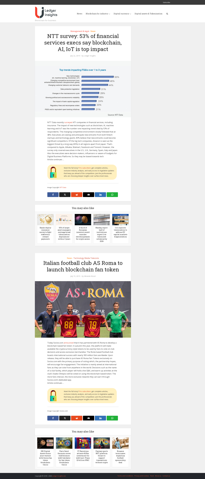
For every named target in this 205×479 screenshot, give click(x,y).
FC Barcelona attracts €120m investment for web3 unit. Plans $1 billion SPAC (83, 455)
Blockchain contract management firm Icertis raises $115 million (100, 475)
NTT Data (63, 187)
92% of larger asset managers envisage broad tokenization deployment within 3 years (64, 233)
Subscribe (166, 2)
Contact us (166, 476)
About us (158, 476)
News (79, 13)
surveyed (68, 122)
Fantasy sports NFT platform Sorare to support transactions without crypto (102, 457)
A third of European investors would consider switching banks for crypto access (83, 233)
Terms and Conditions (125, 476)
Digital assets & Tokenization (148, 13)
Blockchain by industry (97, 13)
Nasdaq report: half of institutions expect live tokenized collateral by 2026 (102, 234)
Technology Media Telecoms (86, 258)
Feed (152, 476)
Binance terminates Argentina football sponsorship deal (120, 457)
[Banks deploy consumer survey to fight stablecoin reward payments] (45, 219)
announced (69, 342)
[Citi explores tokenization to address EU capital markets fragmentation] (120, 219)
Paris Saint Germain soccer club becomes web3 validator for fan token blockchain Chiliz (64, 458)
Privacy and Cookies (141, 476)
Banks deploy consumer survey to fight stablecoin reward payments (45, 233)
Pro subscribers (85, 168)
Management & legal (79, 31)
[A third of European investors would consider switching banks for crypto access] (83, 219)
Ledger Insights (90, 56)
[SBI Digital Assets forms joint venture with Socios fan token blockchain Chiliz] (45, 443)
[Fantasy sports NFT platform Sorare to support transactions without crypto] (101, 443)
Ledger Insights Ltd (58, 476)
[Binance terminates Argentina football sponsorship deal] (120, 443)
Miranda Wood (90, 276)
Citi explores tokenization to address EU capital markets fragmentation (120, 232)
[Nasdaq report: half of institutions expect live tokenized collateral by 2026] (101, 219)
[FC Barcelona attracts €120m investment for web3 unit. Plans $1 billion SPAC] (83, 443)
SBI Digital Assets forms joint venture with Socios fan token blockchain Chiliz (45, 458)
